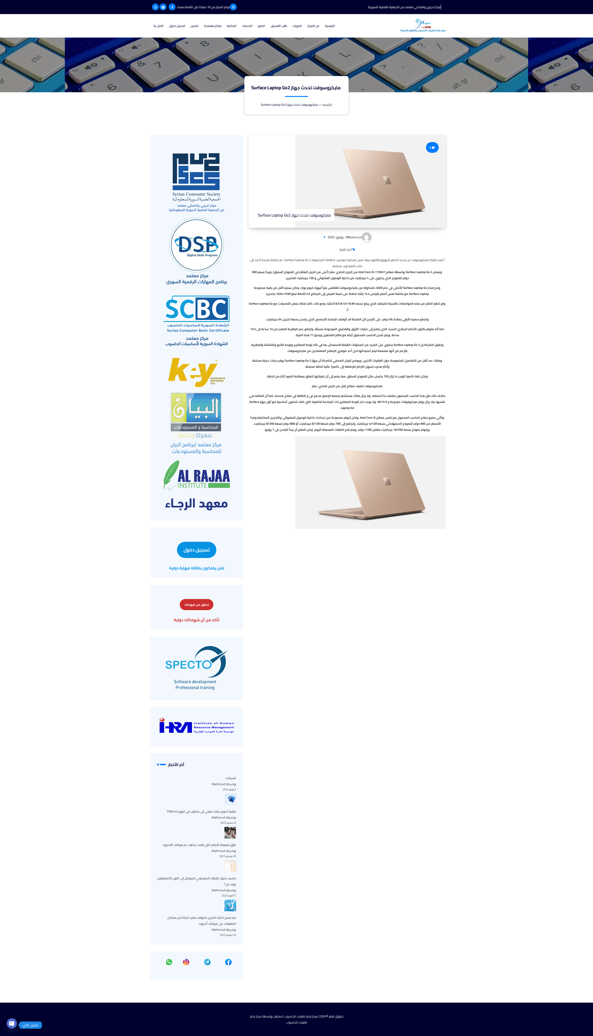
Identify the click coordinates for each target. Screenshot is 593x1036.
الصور (261, 26)
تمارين (194, 26)
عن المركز (313, 26)
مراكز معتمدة (212, 26)
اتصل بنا (159, 26)
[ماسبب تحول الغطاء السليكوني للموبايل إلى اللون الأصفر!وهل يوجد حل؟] (230, 866)
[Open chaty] (12, 1023)
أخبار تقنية (345, 249)
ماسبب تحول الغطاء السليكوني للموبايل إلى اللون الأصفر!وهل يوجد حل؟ (196, 881)
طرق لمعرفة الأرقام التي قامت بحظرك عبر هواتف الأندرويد (199, 845)
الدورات (297, 26)
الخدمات (247, 26)
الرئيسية (330, 26)
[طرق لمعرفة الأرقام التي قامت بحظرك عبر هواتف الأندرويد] (230, 832)
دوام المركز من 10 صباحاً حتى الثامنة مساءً (203, 7)
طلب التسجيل (279, 26)
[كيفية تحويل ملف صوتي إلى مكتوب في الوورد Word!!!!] (230, 799)
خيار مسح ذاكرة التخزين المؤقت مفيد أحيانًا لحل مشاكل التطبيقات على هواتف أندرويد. (201, 920)
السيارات (231, 778)
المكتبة (232, 26)
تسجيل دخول (177, 26)
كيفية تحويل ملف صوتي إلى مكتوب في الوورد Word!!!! (201, 811)
